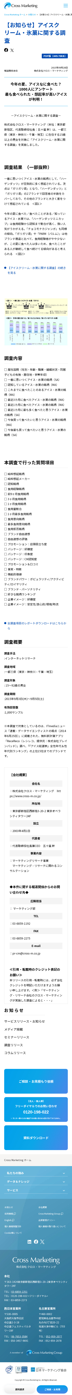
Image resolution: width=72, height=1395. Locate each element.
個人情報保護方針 (13, 1226)
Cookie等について (13, 1232)
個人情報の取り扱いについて (52, 1226)
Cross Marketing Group (49, 1213)
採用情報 (9, 1213)
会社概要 (42, 1207)
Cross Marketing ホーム (14, 14)
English (8, 1220)
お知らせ (32, 14)
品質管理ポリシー (46, 1220)
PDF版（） (55, 56)
